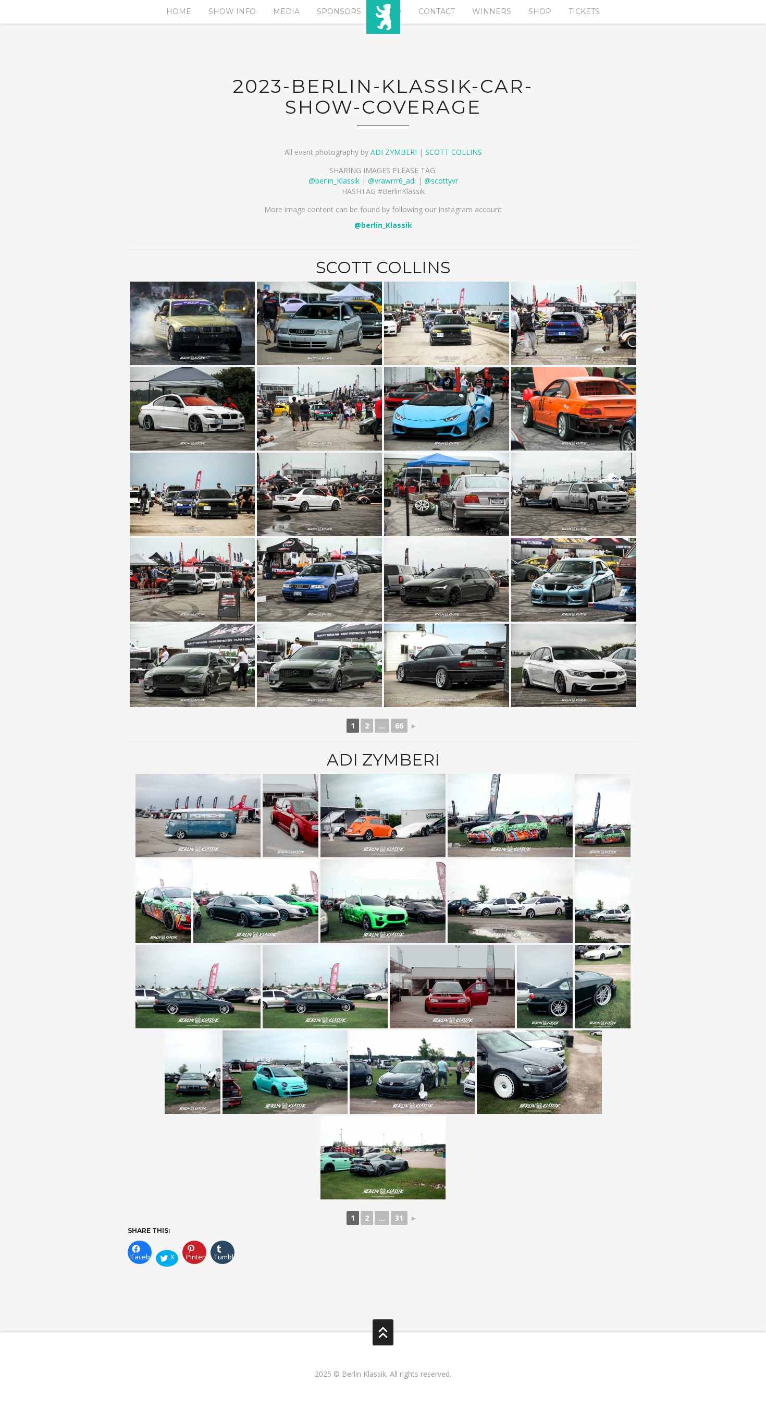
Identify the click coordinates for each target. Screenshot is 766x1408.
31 (399, 1218)
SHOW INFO (232, 11)
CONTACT (436, 11)
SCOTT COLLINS (453, 152)
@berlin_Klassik (334, 181)
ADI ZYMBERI (393, 152)
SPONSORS (339, 11)
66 (399, 726)
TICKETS (584, 11)
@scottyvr (441, 181)
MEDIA (286, 11)
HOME (178, 11)
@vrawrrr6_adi (392, 181)
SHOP (539, 11)
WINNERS (491, 11)
